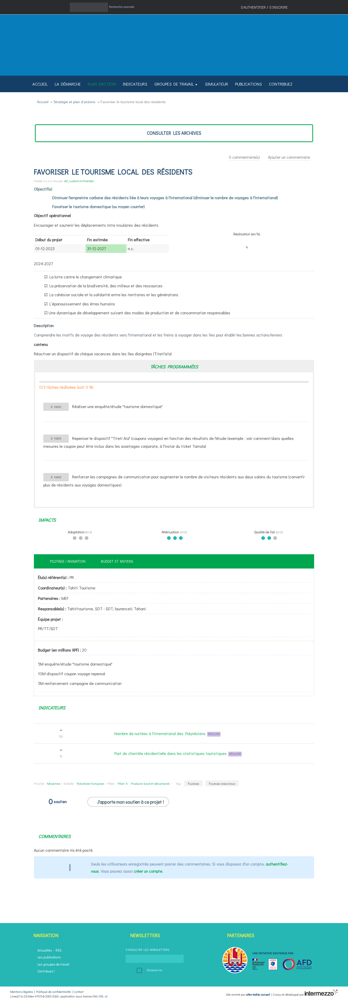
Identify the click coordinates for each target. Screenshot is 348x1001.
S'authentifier (253, 7)
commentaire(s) (244, 157)
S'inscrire (278, 7)
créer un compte (148, 871)
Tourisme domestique (222, 783)
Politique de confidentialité (53, 992)
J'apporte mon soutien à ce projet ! (130, 802)
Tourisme (193, 783)
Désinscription (154, 970)
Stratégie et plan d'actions (74, 102)
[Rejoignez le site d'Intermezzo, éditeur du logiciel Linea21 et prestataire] (321, 994)
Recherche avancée (121, 7)
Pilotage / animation (67, 561)
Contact (78, 992)
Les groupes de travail (53, 964)
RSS (59, 950)
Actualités (44, 950)
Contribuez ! (46, 971)
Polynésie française (90, 783)
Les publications (49, 957)
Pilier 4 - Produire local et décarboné (143, 783)
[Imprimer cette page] (60, 9)
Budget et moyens (117, 561)
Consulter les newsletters (147, 950)
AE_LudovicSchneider (79, 181)
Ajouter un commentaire (289, 157)
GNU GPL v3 (100, 996)
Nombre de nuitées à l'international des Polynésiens (160, 733)
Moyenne (53, 783)
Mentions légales (21, 992)
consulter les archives (174, 133)
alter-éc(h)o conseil (258, 994)
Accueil (42, 102)
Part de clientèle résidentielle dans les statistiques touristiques (170, 753)
